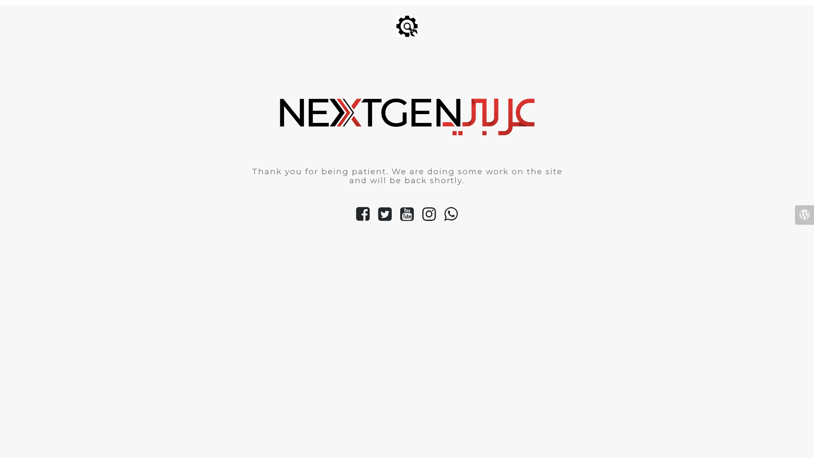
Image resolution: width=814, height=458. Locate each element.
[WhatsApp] (451, 217)
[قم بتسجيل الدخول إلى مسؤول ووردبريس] (804, 215)
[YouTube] (407, 217)
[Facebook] (363, 217)
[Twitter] (385, 217)
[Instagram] (429, 217)
